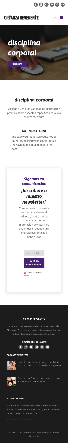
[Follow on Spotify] (52, 5)
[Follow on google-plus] (57, 5)
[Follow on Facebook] (36, 5)
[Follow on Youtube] (46, 5)
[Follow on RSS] (63, 5)
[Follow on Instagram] (41, 5)
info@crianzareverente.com (20, 419)
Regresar (17, 64)
